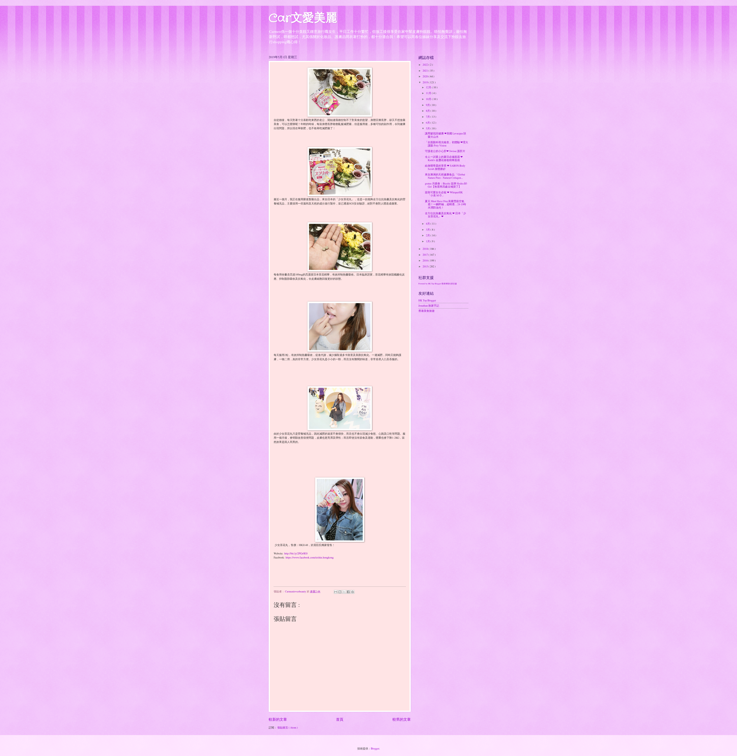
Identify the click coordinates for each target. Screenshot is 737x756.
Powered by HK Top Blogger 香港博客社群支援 (437, 283)
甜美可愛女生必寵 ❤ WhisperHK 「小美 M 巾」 (444, 193)
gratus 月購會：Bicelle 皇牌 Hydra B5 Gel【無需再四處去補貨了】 (446, 185)
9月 (428, 105)
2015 (426, 266)
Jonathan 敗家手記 (428, 305)
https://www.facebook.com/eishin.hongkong (310, 557)
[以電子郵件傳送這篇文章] (336, 592)
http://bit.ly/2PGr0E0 (295, 553)
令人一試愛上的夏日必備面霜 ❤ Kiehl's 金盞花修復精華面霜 (444, 158)
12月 (429, 87)
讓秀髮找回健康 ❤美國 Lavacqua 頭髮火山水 (445, 135)
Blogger (375, 748)
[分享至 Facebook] (348, 592)
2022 (426, 64)
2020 (426, 76)
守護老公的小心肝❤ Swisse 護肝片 (445, 151)
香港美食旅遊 (426, 311)
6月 (428, 122)
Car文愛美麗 (303, 18)
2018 (426, 249)
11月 (429, 93)
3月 (428, 229)
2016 (426, 260)
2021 (426, 70)
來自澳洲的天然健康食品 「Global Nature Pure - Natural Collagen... (445, 176)
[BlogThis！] (340, 592)
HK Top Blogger (427, 300)
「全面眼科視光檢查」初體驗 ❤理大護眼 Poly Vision (446, 143)
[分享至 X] (344, 592)
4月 (428, 223)
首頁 (339, 719)
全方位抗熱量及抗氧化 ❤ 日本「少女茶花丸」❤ (445, 214)
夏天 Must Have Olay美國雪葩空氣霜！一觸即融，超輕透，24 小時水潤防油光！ (445, 204)
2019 (426, 82)
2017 (426, 254)
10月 (429, 99)
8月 (428, 110)
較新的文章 (278, 719)
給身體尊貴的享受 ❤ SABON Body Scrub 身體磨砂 (445, 167)
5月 (428, 128)
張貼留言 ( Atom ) (287, 727)
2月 (428, 235)
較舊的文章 (401, 719)
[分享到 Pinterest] (352, 592)
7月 (428, 116)
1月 (428, 241)
